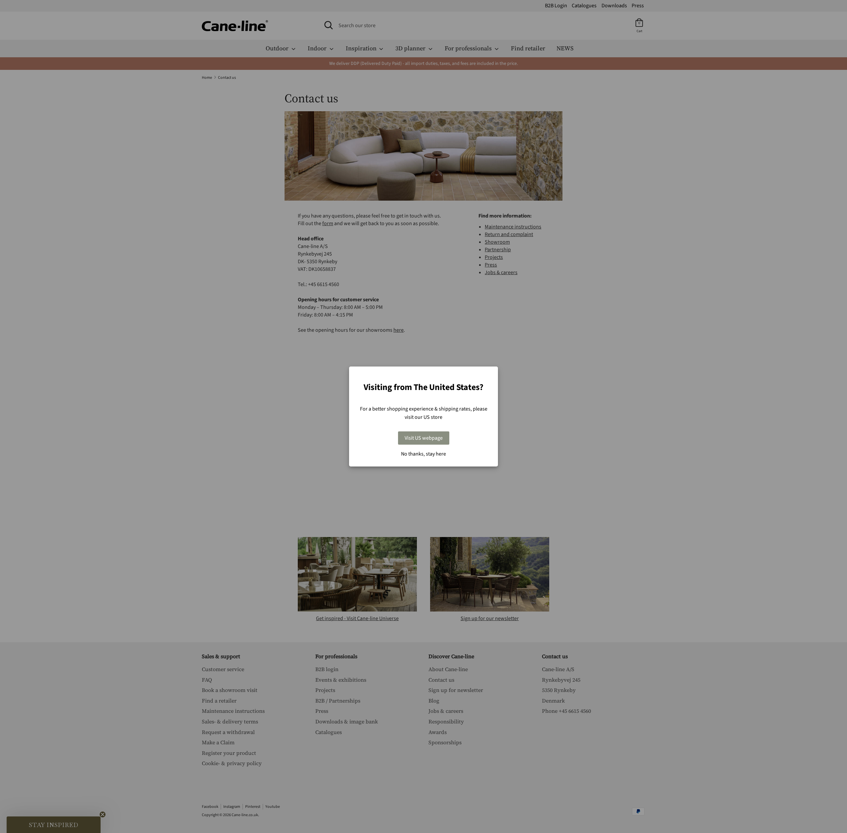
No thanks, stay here (423, 454)
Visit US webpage (424, 438)
